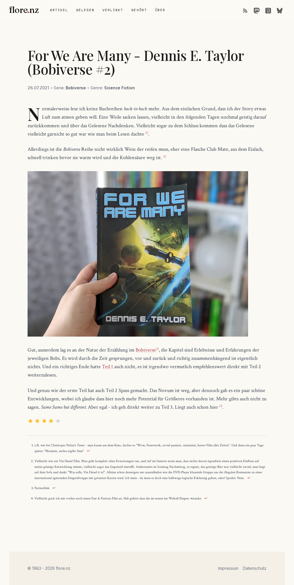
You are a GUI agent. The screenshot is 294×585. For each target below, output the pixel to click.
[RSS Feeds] (245, 10)
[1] (146, 133)
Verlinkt (112, 9)
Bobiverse (76, 87)
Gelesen (85, 9)
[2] (164, 157)
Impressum (228, 568)
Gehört (139, 9)
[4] (220, 406)
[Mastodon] (257, 10)
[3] (157, 349)
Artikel (59, 9)
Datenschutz (254, 568)
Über (160, 9)
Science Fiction (119, 87)
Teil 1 (107, 366)
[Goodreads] (268, 10)
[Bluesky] (279, 10)
